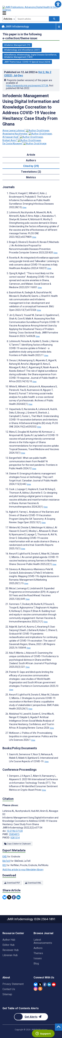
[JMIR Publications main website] (30, 8)
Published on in (27, 74)
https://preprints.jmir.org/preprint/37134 (27, 85)
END (4, 856)
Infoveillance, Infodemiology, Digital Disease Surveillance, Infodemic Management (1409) (30, 56)
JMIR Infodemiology (17, 26)
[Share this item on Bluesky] (4, 897)
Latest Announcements (43, 941)
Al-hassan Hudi (10, 137)
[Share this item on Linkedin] (18, 897)
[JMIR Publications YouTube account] (54, 984)
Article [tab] (31, 154)
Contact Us (8, 989)
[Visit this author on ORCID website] (37, 130)
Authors (38, 948)
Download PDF (13, 883)
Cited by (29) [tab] (31, 166)
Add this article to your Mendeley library (22, 869)
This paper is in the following (22, 36)
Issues (38, 958)
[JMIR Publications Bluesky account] (36, 984)
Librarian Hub (10, 955)
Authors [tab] (31, 160)
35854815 (14, 834)
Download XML (34, 883)
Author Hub (8, 939)
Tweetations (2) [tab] (31, 171)
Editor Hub (8, 944)
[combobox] (32, 18)
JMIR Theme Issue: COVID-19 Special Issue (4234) (27, 62)
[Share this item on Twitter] (9, 897)
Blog (36, 963)
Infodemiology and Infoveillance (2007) (22, 50)
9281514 (15, 837)
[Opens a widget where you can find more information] (43, 1034)
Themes (38, 953)
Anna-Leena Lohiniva (14, 130)
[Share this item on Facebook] (14, 897)
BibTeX (6, 861)
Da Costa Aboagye (12, 143)
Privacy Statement (13, 984)
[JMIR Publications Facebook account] (45, 984)
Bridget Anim (9, 140)
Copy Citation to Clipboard (18, 844)
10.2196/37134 (15, 831)
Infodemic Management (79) (17, 45)
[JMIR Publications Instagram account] (36, 989)
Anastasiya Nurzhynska (15, 133)
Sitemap (7, 994)
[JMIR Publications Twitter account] (40, 984)
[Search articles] (54, 18)
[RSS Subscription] (40, 989)
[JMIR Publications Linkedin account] (49, 984)
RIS (4, 865)
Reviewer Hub (10, 950)
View (24, 207)
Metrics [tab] (31, 177)
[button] (58, 4)
